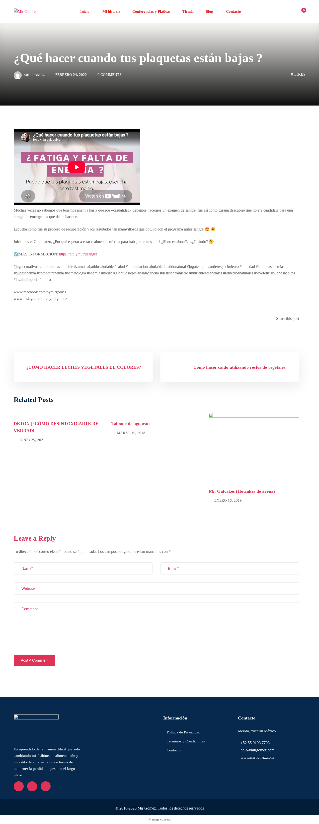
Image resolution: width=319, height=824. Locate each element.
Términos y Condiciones (186, 741)
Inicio (84, 11)
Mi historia (110, 11)
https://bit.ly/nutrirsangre (78, 254)
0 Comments (109, 75)
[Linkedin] (294, 331)
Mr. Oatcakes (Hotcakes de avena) (242, 491)
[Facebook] (286, 331)
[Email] (297, 331)
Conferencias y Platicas (151, 11)
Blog (209, 11)
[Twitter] (290, 331)
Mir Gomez (34, 75)
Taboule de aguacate (131, 423)
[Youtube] (32, 786)
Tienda (188, 11)
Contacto (233, 11)
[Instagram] (46, 786)
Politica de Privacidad (183, 732)
